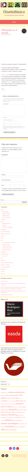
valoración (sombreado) (7, 227)
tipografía (17, 426)
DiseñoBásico (14, 12)
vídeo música (10, 430)
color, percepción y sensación (8, 242)
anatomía (12, 392)
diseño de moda (5, 215)
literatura (19, 415)
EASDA (14, 404)
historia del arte (6, 412)
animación (20, 392)
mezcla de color (11, 417)
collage (20, 398)
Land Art (8, 81)
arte (2, 88)
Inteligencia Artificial (15, 412)
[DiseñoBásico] (14, 4)
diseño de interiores (6, 213)
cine (16, 398)
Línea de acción (4, 281)
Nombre (5, 117)
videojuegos (22, 426)
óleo (15, 430)
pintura (20, 423)
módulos (2, 236)
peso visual (4, 256)
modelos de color (20, 417)
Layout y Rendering (9, 415)
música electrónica (17, 420)
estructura (4, 225)
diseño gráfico (5, 211)
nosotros (2, 271)
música (8, 420)
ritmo (23, 423)
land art (3, 89)
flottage (7, 409)
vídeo (3, 430)
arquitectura (3, 395)
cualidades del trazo (6, 223)
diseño (2, 209)
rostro (26, 423)
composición (3, 251)
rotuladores (10, 426)
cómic (17, 401)
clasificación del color (7, 247)
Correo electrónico (8, 119)
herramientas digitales (22, 409)
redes (2, 238)
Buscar (2, 199)
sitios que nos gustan (5, 267)
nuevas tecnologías (9, 423)
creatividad (4, 401)
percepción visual (4, 254)
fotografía (13, 410)
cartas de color (10, 398)
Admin (9, 34)
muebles (2, 420)
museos (2, 273)
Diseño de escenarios (5, 233)
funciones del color (6, 249)
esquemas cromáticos (18, 407)
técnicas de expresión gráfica (7, 262)
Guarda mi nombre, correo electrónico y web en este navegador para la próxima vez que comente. (14, 127)
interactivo (23, 412)
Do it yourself (9, 404)
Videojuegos (3, 229)
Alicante (6, 392)
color (2, 240)
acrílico (3, 392)
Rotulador (3, 426)
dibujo (2, 221)
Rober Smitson (5, 74)
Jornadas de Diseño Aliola (6, 294)
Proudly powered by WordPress (18, 454)
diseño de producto (6, 217)
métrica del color (5, 244)
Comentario (4, 155)
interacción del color (6, 246)
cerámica (3, 260)
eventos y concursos (5, 264)
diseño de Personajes (5, 231)
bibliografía (3, 269)
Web (4, 123)
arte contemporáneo (12, 395)
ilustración (3, 219)
